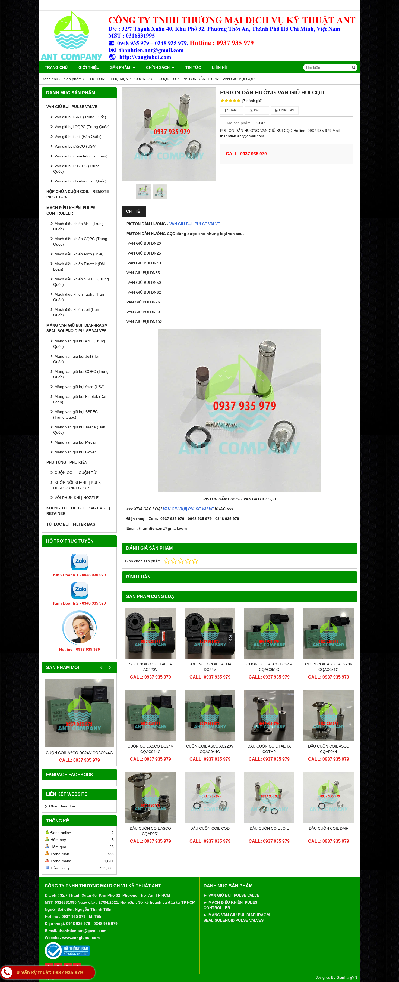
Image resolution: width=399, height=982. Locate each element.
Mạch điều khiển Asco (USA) (79, 254)
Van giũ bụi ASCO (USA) (75, 146)
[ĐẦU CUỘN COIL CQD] (210, 797)
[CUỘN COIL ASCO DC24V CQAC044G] (79, 713)
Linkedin (286, 110)
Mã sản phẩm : (240, 123)
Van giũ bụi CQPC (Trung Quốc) (82, 127)
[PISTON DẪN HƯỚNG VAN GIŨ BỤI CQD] (169, 134)
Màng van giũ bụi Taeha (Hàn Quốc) (79, 430)
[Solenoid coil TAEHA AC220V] (150, 633)
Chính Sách (158, 67)
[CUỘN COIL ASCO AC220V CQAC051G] (328, 633)
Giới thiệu (88, 67)
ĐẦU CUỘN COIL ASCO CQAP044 (328, 749)
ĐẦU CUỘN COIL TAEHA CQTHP (269, 749)
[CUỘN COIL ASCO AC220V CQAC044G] (210, 715)
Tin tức (193, 67)
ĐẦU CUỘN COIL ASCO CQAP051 (150, 831)
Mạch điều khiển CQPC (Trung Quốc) (80, 241)
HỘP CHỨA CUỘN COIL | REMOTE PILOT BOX (77, 194)
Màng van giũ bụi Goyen (76, 452)
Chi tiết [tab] (134, 211)
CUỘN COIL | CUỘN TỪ (76, 472)
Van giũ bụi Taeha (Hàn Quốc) (80, 181)
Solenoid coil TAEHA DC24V (210, 667)
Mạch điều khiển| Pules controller (70, 210)
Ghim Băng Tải (62, 806)
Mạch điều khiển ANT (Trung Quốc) (78, 226)
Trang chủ (56, 67)
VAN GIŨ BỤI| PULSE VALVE (188, 509)
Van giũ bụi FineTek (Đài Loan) (81, 156)
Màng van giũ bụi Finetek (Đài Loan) (79, 399)
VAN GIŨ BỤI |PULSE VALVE (194, 224)
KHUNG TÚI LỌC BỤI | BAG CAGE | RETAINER (78, 511)
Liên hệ (219, 67)
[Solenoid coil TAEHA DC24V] (210, 633)
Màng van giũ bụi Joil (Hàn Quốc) (76, 359)
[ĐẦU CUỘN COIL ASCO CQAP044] (328, 715)
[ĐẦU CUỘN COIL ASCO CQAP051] (150, 797)
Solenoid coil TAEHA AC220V (150, 667)
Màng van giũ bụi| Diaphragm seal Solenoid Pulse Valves (77, 328)
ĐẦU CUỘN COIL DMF (328, 828)
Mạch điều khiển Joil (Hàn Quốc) (76, 312)
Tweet (259, 110)
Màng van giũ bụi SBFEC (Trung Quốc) (75, 414)
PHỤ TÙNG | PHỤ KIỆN (66, 462)
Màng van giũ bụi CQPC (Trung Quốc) (81, 374)
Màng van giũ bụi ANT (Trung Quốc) (79, 344)
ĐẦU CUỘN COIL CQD (210, 828)
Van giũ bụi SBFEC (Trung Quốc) (76, 169)
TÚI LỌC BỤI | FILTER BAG (71, 524)
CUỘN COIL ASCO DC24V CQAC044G (79, 753)
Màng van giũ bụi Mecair (76, 442)
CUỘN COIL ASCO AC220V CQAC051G (328, 667)
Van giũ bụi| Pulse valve (71, 106)
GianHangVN (347, 978)
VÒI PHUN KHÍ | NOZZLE (77, 497)
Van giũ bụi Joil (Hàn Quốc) (78, 136)
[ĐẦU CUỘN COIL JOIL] (269, 797)
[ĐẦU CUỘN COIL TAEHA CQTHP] (269, 715)
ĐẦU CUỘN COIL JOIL (269, 828)
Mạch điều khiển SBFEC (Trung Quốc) (81, 282)
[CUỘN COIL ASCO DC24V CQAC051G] (269, 633)
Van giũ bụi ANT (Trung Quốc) (80, 117)
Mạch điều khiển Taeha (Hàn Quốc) (78, 297)
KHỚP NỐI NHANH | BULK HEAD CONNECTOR (77, 485)
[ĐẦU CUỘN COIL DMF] (328, 797)
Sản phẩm (120, 67)
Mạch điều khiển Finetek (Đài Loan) (79, 266)
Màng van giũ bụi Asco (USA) (80, 387)
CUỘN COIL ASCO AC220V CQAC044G (209, 749)
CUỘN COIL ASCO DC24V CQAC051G (269, 667)
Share (232, 110)
